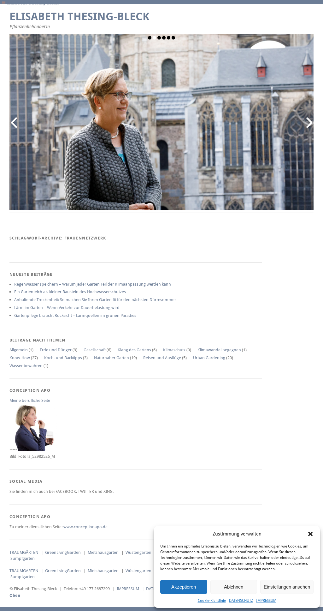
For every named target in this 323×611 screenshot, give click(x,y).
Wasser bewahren (26, 365)
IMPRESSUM (266, 600)
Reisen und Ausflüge (162, 357)
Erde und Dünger (56, 350)
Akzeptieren (183, 587)
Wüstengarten (138, 552)
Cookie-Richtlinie (212, 600)
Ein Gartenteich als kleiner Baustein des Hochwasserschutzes (70, 291)
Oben (14, 595)
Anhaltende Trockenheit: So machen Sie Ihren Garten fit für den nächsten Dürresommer (95, 299)
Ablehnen (233, 587)
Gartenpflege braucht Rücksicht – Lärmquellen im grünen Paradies (75, 315)
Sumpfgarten (22, 558)
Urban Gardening (209, 357)
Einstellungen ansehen (287, 587)
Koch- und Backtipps (63, 357)
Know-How (19, 357)
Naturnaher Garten (111, 357)
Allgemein (18, 350)
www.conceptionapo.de (85, 526)
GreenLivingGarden (63, 552)
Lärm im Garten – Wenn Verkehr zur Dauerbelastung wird (67, 307)
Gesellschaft (95, 350)
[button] (310, 534)
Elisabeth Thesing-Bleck (79, 16)
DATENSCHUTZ (241, 600)
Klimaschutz (174, 350)
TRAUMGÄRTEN (23, 552)
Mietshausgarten (103, 552)
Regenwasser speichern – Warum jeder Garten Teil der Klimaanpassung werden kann (92, 284)
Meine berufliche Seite (29, 400)
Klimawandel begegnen (219, 350)
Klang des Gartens (134, 350)
